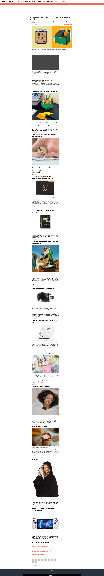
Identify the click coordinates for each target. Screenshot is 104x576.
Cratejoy (35, 384)
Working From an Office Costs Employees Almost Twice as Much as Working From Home (45, 548)
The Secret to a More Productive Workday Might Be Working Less (42, 550)
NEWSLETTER (22, 1)
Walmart (35, 540)
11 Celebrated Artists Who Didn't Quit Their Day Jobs (40, 546)
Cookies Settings (67, 573)
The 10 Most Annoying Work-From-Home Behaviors (40, 551)
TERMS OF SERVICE (37, 573)
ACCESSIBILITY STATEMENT (45, 573)
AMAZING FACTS (27, 1)
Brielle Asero (37, 71)
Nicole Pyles (33, 22)
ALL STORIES (63, 1)
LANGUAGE (48, 1)
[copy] (36, 24)
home (47, 89)
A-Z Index (59, 573)
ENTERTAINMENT (33, 1)
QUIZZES (52, 1)
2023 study (33, 78)
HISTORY (44, 1)
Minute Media (50, 575)
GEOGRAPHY (39, 1)
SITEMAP (53, 573)
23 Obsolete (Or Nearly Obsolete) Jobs (38, 554)
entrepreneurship (55, 85)
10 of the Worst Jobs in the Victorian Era (38, 544)
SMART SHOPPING (37, 565)
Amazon (35, 132)
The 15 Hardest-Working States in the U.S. (38, 552)
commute (34, 89)
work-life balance (54, 76)
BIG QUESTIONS (57, 1)
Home (33, 565)
